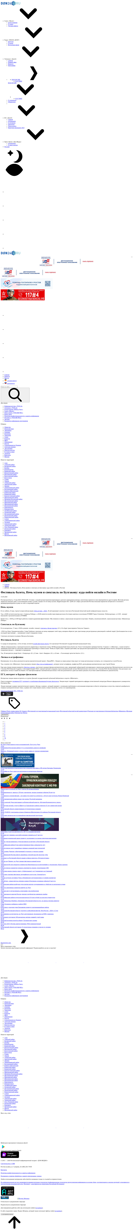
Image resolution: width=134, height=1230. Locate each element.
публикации (12, 121)
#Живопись (122, 711)
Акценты (7, 453)
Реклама (6, 147)
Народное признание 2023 (16, 128)
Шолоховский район (10, 535)
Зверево (6, 486)
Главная (6, 584)
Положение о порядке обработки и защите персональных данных (21, 1176)
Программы (11, 65)
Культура (7, 438)
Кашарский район (10, 494)
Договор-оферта (13, 26)
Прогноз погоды (9, 450)
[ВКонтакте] (2, 718)
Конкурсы (7, 455)
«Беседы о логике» (29, 667)
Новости (10, 64)
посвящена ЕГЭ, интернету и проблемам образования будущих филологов (35, 681)
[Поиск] (15, 395)
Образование (8, 442)
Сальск (6, 519)
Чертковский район (10, 532)
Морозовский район (10, 502)
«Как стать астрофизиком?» (44, 664)
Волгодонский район (11, 476)
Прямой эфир (12, 62)
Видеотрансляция (13, 45)
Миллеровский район (11, 501)
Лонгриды (11, 124)
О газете (10, 24)
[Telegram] (9, 718)
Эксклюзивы (8, 448)
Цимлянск (7, 530)
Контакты (4, 1170)
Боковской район (9, 471)
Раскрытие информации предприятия (16, 421)
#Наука (25, 713)
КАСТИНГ (18, 81)
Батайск (6, 468)
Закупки (7, 419)
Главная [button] (6, 375)
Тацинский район (9, 525)
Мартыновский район (11, 497)
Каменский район (9, 492)
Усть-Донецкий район (11, 527)
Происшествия (9, 429)
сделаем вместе (12, 381)
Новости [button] (7, 376)
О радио (10, 43)
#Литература (18, 713)
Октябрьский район (10, 510)
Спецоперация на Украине (12, 445)
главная (10, 60)
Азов (5, 463)
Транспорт (7, 435)
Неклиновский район (11, 505)
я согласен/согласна (7, 1214)
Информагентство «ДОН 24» (13, 406)
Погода (6, 443)
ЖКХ (6, 440)
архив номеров (12, 22)
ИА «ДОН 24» (18, 691)
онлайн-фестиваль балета (41, 644)
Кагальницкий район (11, 489)
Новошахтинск (9, 509)
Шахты (6, 533)
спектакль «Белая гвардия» (48, 628)
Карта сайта (8, 414)
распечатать (4, 714)
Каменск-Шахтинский (11, 491)
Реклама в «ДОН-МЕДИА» (12, 417)
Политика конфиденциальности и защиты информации (21, 416)
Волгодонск (8, 478)
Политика (7, 434)
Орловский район (9, 512)
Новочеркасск (8, 507)
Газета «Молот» (9, 411)
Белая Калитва (8, 469)
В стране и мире (9, 452)
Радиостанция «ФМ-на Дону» (13, 409)
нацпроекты (11, 383)
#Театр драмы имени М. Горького (16, 711)
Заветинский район (10, 484)
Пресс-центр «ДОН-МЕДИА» (13, 413)
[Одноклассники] (4, 718)
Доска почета (12, 126)
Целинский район (10, 529)
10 (5, 738)
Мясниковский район (11, 504)
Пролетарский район (10, 515)
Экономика (7, 430)
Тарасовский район (10, 524)
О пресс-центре (13, 145)
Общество (7, 427)
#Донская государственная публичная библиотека (102, 711)
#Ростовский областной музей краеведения (73, 711)
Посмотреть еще (6, 943)
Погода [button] (6, 378)
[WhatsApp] (7, 718)
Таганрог (7, 522)
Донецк (6, 481)
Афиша (6, 586)
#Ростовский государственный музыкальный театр (43, 711)
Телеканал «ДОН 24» (11, 408)
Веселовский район (10, 474)
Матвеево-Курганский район (13, 499)
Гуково (6, 479)
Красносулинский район (12, 496)
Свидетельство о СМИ (8, 1163)
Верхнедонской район (11, 473)
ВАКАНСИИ (16, 79)
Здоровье (7, 432)
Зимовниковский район (11, 487)
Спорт (6, 437)
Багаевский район (10, 466)
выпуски (10, 41)
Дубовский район (9, 482)
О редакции (11, 123)
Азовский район (9, 464)
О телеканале (12, 100)
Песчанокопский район (11, 514)
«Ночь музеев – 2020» (40, 611)
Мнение (6, 457)
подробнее (39, 1208)
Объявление (12, 102)
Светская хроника (10, 447)
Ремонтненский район (11, 517)
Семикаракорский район (12, 520)
